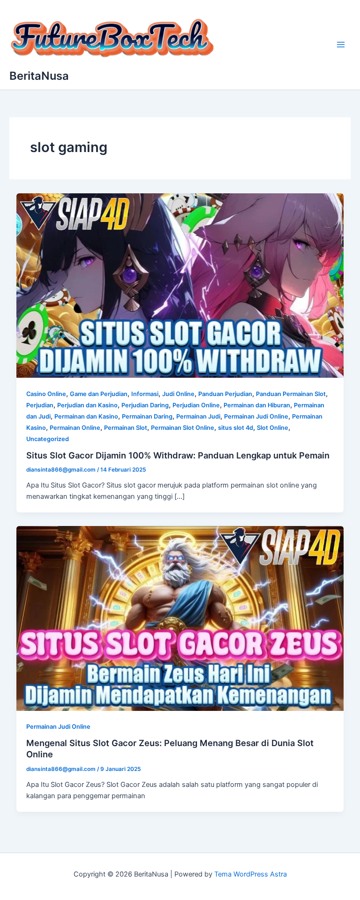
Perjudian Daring (145, 405)
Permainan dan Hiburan (257, 405)
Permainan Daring (147, 416)
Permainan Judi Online (256, 416)
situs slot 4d (235, 427)
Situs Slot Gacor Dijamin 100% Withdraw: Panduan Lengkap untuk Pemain (178, 455)
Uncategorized (47, 438)
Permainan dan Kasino (86, 416)
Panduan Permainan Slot (291, 393)
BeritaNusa (39, 76)
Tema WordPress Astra (250, 874)
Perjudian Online (196, 405)
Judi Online (178, 393)
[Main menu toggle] (341, 44)
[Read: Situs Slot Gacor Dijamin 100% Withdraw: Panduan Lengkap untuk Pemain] (180, 285)
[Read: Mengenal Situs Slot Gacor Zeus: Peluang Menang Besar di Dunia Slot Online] (180, 618)
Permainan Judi (198, 416)
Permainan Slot (125, 427)
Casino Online (46, 393)
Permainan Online (75, 427)
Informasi (144, 393)
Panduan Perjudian (225, 393)
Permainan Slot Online (182, 427)
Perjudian (39, 405)
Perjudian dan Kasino (87, 405)
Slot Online (272, 427)
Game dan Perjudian (99, 393)
